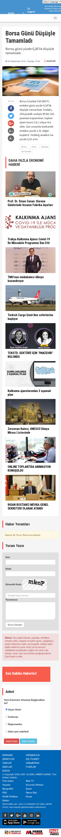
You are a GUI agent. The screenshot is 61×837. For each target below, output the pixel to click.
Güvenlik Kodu (13, 584)
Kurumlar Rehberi (34, 784)
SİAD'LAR (7, 766)
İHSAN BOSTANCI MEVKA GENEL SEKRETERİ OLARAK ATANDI (28, 506)
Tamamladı (26, 151)
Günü (33, 146)
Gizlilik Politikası (10, 796)
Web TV (30, 780)
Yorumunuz (11, 599)
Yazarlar (6, 784)
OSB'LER (7, 762)
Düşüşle (44, 146)
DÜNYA (6, 770)
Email (8, 568)
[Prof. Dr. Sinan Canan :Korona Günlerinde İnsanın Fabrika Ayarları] (30, 184)
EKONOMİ (51, 61)
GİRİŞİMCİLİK (33, 755)
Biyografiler (7, 788)
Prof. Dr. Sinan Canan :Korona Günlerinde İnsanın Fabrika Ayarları (30, 203)
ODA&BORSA (32, 762)
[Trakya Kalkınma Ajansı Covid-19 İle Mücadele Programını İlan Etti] (30, 222)
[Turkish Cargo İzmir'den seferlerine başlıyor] (30, 298)
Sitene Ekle (31, 792)
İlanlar (29, 788)
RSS (4, 792)
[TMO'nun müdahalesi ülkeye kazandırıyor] (30, 260)
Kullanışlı (13, 716)
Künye (29, 796)
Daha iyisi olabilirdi (18, 731)
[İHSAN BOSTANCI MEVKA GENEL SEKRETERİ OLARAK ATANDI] (30, 488)
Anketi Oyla (11, 741)
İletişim (5, 800)
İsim (7, 557)
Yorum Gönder (15, 624)
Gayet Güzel (14, 709)
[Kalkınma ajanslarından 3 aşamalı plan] (30, 374)
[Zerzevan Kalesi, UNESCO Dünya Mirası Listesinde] (30, 412)
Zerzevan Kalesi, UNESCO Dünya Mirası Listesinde (28, 430)
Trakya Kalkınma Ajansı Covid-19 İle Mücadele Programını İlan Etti (29, 241)
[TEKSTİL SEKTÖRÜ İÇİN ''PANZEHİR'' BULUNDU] (30, 336)
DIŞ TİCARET (32, 759)
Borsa (24, 146)
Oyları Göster (28, 741)
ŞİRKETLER (8, 759)
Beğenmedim (15, 724)
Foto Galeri (7, 780)
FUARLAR (31, 766)
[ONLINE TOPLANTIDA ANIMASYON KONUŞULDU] (30, 450)
